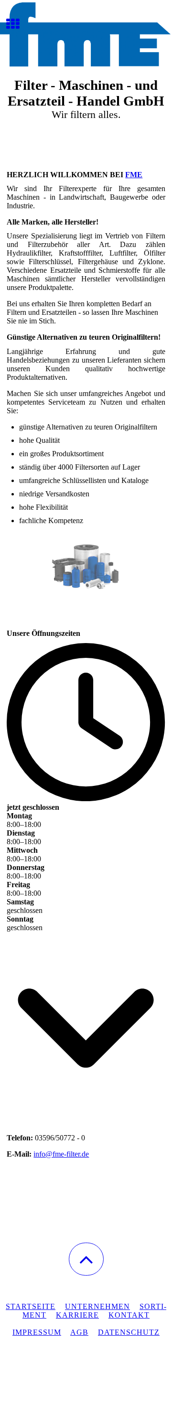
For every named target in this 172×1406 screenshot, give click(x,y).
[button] (86, 1259)
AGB (79, 1332)
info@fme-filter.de (61, 1154)
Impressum (36, 1332)
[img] (86, 36)
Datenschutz (129, 1332)
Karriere (77, 1315)
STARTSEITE (30, 1306)
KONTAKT (129, 1315)
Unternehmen (97, 1306)
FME (133, 175)
